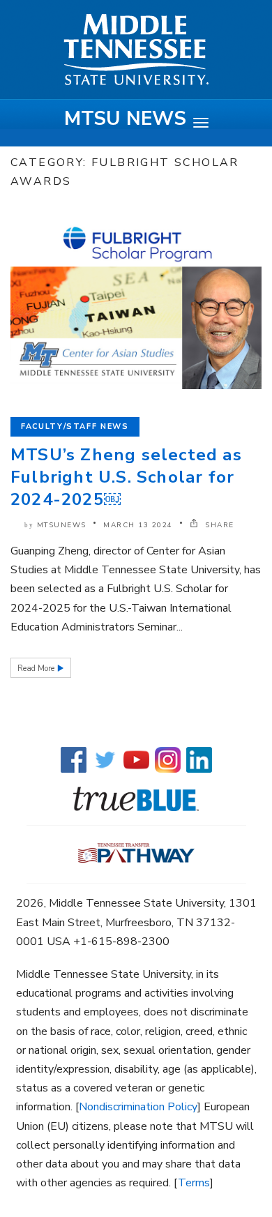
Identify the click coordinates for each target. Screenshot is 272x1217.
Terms (194, 1182)
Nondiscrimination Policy (138, 1106)
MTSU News (125, 118)
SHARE (218, 525)
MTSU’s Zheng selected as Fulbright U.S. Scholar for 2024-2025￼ (126, 477)
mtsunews (61, 525)
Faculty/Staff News (75, 426)
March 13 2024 (138, 525)
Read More (36, 668)
